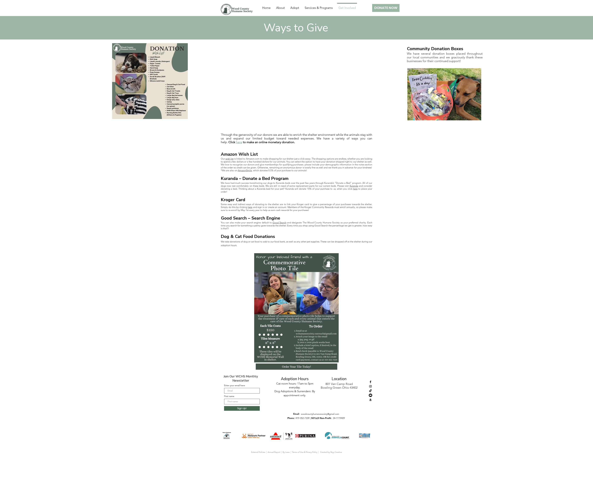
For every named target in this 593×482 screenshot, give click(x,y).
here (239, 142)
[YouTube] (370, 395)
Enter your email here (234, 385)
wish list (229, 158)
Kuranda (354, 185)
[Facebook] (370, 382)
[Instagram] (370, 386)
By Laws (286, 452)
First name (229, 396)
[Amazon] (370, 399)
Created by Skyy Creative (331, 452)
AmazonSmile (245, 170)
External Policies (258, 452)
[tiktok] (370, 391)
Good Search (279, 222)
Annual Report (274, 452)
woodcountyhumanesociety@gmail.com (320, 414)
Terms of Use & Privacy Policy (305, 452)
